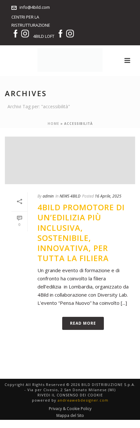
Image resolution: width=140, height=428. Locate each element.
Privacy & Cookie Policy (70, 408)
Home (53, 123)
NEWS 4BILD (70, 196)
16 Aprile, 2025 (108, 196)
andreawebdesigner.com (83, 400)
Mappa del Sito (70, 415)
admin (48, 196)
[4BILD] (70, 60)
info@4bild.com (35, 7)
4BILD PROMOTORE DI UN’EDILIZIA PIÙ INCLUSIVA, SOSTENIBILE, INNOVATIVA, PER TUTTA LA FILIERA (81, 232)
